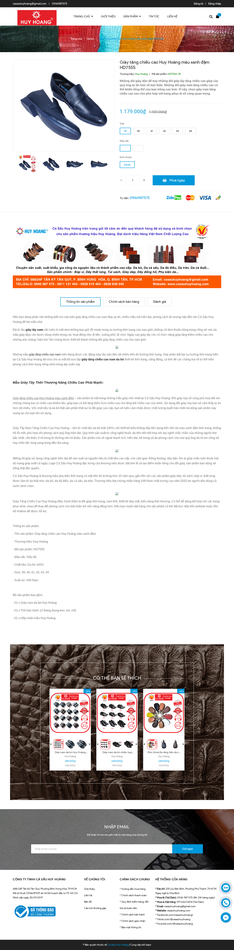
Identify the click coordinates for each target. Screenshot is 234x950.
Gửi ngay (187, 848)
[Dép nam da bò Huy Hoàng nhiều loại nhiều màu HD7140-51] (70, 713)
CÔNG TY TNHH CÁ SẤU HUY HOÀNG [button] (39, 879)
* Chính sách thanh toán (133, 895)
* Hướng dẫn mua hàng (133, 889)
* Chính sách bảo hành (132, 914)
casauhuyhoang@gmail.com (29, 3)
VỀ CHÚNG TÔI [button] (94, 879)
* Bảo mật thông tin (130, 927)
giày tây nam (34, 329)
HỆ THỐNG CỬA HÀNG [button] (171, 879)
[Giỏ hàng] (218, 16)
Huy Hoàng (70, 756)
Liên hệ (88, 895)
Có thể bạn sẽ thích (117, 678)
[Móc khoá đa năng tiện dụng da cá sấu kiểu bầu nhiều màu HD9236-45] (163, 713)
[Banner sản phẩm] (117, 254)
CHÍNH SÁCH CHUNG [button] (135, 879)
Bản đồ (88, 901)
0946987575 (59, 3)
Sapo (148, 944)
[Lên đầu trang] (226, 938)
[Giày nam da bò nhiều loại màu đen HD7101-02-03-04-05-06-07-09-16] (117, 713)
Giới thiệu (89, 889)
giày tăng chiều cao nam (45, 354)
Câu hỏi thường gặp (95, 908)
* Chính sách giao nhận (132, 921)
